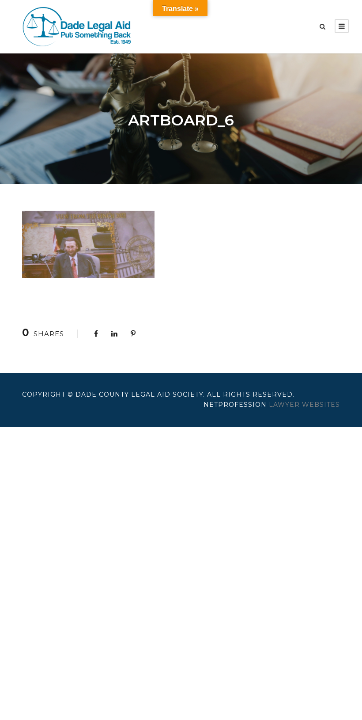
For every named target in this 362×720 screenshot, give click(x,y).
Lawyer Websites (304, 405)
